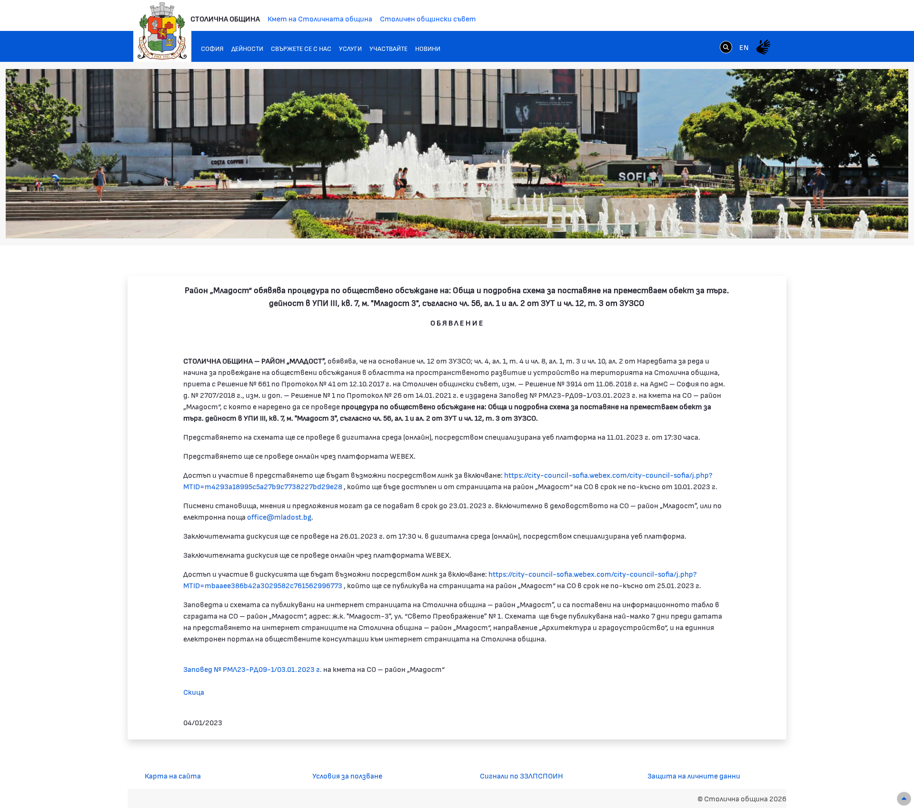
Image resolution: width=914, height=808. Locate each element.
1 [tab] (801, 219)
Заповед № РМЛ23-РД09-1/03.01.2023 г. (252, 668)
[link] (725, 46)
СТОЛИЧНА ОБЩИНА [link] (225, 18)
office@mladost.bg (279, 516)
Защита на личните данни (693, 775)
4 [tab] (829, 219)
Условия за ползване (347, 775)
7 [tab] (858, 219)
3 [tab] (820, 219)
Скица (193, 691)
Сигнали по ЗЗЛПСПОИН (521, 775)
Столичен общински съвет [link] (428, 18)
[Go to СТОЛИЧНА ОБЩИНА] (162, 31)
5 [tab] (839, 219)
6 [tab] (848, 219)
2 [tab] (810, 219)
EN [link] (744, 46)
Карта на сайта (173, 775)
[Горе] (904, 799)
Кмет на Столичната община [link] (320, 18)
